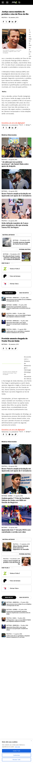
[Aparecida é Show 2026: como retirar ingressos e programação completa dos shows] (4, 627)
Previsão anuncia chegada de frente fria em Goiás (21, 243)
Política (4, 17)
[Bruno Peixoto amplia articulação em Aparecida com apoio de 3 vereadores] (16, 179)
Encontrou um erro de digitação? (13, 123)
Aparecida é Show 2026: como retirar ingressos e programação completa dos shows (17, 324)
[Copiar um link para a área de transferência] (15, 21)
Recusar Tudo (16, 759)
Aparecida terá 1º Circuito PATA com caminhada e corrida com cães (16, 531)
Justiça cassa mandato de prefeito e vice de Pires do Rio (11, 562)
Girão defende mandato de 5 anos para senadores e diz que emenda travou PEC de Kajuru (15, 225)
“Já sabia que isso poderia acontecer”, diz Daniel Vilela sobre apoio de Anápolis (15, 164)
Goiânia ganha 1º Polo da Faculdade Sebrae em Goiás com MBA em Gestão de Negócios (16, 500)
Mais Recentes (24, 293)
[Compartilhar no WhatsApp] (9, 21)
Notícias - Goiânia (11, 305)
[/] (2, 2)
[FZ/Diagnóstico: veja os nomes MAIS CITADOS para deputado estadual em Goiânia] (4, 619)
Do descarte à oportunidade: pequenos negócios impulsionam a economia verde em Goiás (18, 308)
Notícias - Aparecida (12, 298)
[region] (16, 751)
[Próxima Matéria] (26, 256)
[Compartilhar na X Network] (6, 21)
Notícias (4, 191)
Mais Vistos (9, 293)
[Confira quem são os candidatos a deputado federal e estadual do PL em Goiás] (4, 331)
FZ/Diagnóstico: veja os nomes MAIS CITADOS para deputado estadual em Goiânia (18, 316)
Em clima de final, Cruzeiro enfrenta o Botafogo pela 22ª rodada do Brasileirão (11, 258)
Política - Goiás (11, 313)
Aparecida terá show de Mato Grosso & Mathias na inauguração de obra (18, 300)
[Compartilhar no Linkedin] (12, 21)
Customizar (16, 755)
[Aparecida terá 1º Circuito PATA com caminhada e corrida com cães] (16, 515)
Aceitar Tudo (16, 750)
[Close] (31, 741)
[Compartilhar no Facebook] (3, 21)
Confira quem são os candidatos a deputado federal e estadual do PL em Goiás (18, 331)
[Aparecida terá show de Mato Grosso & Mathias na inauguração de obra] (4, 299)
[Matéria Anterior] (6, 242)
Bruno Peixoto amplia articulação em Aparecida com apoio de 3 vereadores (16, 194)
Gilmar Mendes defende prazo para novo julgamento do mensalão (21, 548)
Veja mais (17, 746)
